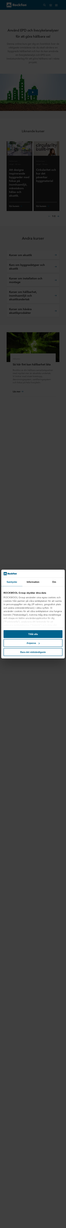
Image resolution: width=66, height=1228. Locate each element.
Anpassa (31, 643)
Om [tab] (54, 582)
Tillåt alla (33, 634)
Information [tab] (33, 582)
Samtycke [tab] (12, 582)
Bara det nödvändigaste (33, 652)
